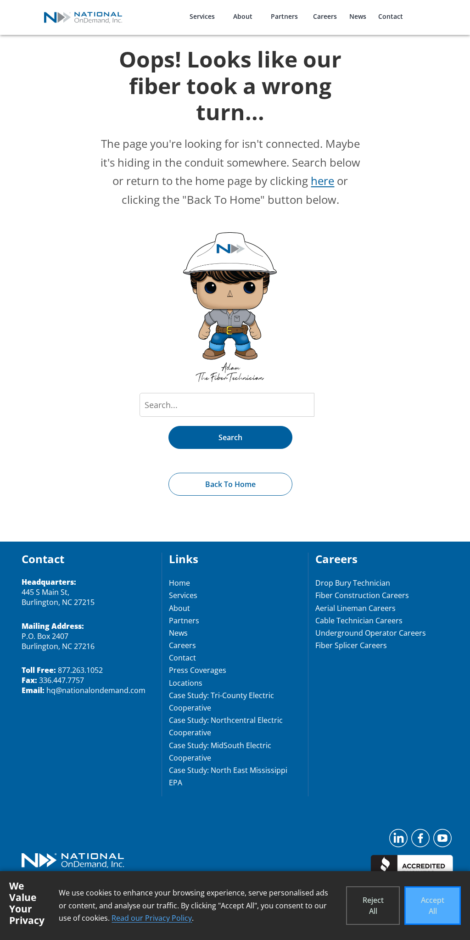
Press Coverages (197, 670)
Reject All (373, 905)
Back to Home (230, 484)
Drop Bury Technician (352, 583)
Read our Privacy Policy (152, 918)
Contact (390, 16)
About (242, 16)
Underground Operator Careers (370, 633)
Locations (185, 683)
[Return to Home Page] (73, 861)
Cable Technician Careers (359, 620)
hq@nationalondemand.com (95, 690)
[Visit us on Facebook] (420, 841)
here (322, 180)
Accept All (432, 905)
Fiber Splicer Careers (351, 645)
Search (230, 437)
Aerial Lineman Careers (355, 608)
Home (179, 583)
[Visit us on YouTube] (442, 841)
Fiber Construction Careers (362, 595)
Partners (284, 16)
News (357, 16)
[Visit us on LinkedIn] (398, 841)
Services (202, 16)
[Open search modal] (424, 11)
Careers (325, 16)
